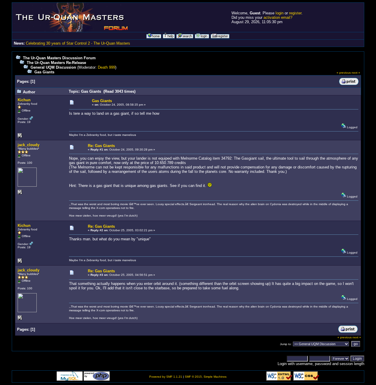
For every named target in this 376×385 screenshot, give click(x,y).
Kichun (24, 100)
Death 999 (106, 67)
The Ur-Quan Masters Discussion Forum (59, 58)
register (295, 13)
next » (356, 72)
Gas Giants (44, 72)
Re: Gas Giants (101, 145)
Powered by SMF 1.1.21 (165, 376)
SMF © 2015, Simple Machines (205, 376)
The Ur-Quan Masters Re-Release (56, 62)
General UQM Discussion (53, 67)
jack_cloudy (28, 145)
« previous (344, 72)
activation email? (277, 17)
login (279, 13)
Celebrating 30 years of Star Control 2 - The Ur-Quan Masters (78, 43)
